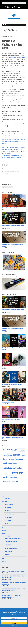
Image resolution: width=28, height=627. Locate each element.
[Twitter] (10, 7)
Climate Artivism (9, 504)
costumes (16, 454)
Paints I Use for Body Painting (8, 402)
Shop (3, 527)
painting (15, 472)
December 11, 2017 (5, 440)
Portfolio (4, 501)
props (21, 472)
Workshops (7, 555)
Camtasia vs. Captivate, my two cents (12, 44)
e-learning (17, 171)
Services (4, 533)
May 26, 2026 (4, 209)
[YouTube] (12, 7)
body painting (12, 449)
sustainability (13, 477)
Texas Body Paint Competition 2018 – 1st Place (11, 419)
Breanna (9, 165)
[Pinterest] (15, 7)
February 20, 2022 (5, 351)
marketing (5, 473)
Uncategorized (6, 481)
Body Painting (8, 507)
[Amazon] (17, 7)
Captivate (11, 171)
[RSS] (22, 7)
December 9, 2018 (5, 421)
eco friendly (12, 459)
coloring (10, 455)
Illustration (8, 520)
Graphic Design (8, 517)
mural (10, 473)
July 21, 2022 (4, 248)
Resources (7, 276)
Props (6, 523)
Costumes (7, 510)
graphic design (7, 169)
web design (14, 169)
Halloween (8, 545)
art (4, 449)
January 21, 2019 (5, 403)
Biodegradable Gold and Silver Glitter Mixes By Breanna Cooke (14, 367)
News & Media (8, 498)
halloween (15, 463)
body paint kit (22, 450)
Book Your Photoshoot (11, 541)
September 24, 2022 (6, 228)
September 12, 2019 (6, 386)
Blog (3, 558)
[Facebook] (8, 7)
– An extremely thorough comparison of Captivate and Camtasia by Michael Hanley (13, 141)
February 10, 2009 (7, 36)
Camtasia (22, 57)
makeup (19, 468)
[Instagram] (6, 7)
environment (19, 459)
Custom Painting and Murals (11, 548)
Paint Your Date (8, 551)
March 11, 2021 (5, 368)
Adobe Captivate (13, 57)
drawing (5, 459)
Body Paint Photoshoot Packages (14, 538)
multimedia (5, 173)
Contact (4, 561)
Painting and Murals (10, 514)
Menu (6, 25)
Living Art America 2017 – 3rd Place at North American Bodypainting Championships (12, 437)
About (3, 496)
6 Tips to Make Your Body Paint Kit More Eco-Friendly (12, 384)
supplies (5, 477)
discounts (23, 455)
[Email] (19, 7)
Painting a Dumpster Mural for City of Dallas (10, 207)
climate (5, 455)
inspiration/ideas (9, 467)
